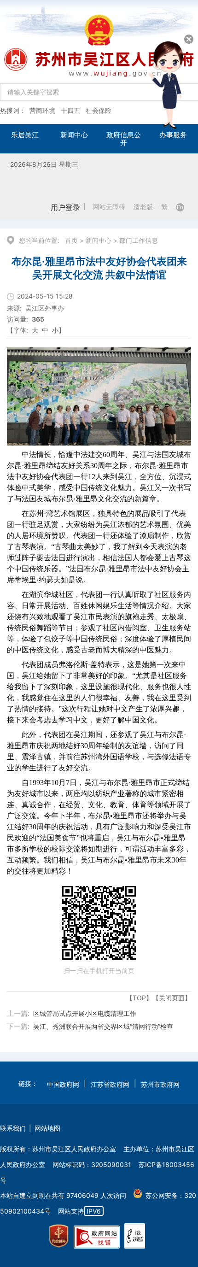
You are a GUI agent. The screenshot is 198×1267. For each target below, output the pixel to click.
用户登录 (65, 207)
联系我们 (13, 1128)
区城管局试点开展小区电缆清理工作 (84, 1013)
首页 (71, 240)
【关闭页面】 (171, 998)
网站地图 (47, 1128)
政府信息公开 (123, 138)
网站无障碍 (109, 207)
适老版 (143, 207)
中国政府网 (63, 1084)
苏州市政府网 (160, 1084)
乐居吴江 (25, 134)
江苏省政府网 (110, 1084)
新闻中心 (74, 134)
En (180, 207)
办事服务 (173, 134)
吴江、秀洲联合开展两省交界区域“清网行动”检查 (103, 1026)
